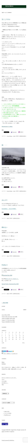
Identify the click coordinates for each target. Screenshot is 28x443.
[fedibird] (7, 351)
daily (14, 136)
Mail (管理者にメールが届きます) (10, 353)
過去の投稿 (5, 302)
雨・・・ (4, 145)
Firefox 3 (4, 265)
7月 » (23, 342)
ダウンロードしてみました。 (12, 278)
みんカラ (4, 200)
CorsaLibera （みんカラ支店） (9, 208)
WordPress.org (7, 415)
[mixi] (13, 351)
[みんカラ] (10, 351)
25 (12, 339)
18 (12, 337)
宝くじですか (6, 19)
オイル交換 (4, 381)
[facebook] (2, 351)
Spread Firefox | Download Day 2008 (10, 284)
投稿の (6, 411)
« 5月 (3, 342)
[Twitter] (4, 351)
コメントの (7, 413)
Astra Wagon (9, 136)
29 (2, 341)
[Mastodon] (6, 351)
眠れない (4, 227)
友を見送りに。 (5, 382)
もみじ (3, 379)
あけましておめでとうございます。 (9, 377)
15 (2, 337)
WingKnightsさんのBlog (7, 126)
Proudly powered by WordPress (8, 440)
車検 (3, 384)
